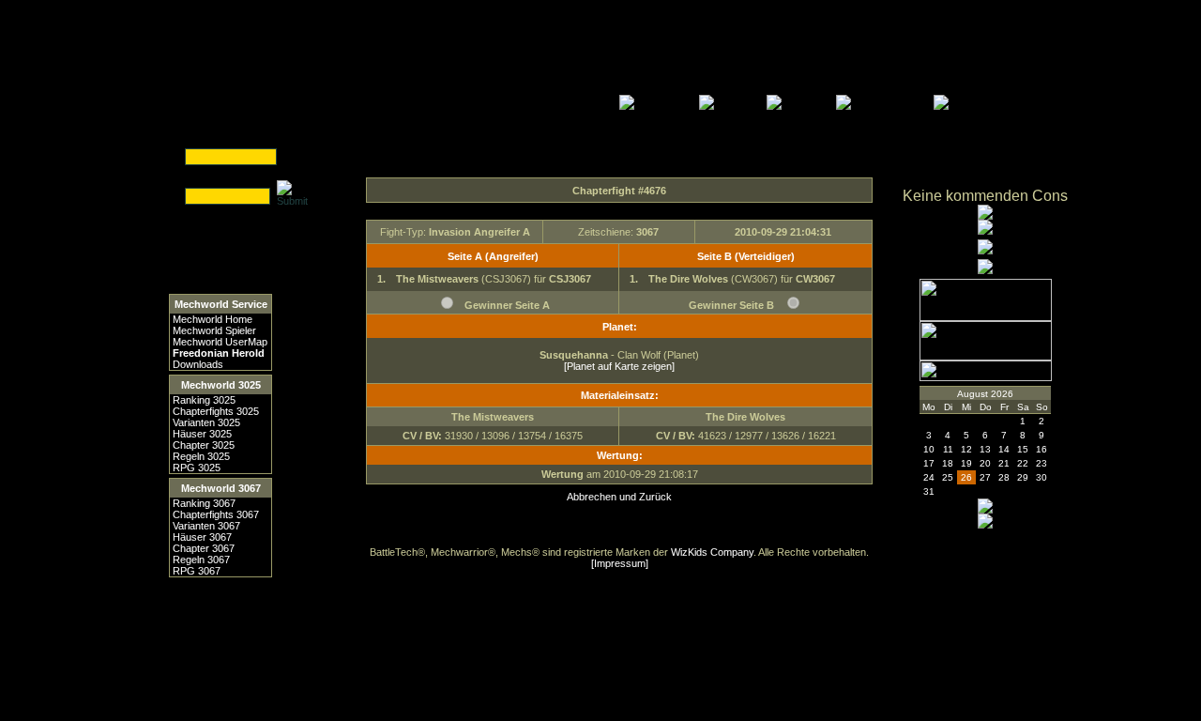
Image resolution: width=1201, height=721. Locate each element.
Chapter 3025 (204, 445)
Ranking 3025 (204, 400)
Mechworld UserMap (220, 341)
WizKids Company (712, 552)
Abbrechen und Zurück (619, 496)
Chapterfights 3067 (216, 514)
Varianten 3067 (206, 525)
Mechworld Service (221, 304)
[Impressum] (619, 563)
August (972, 394)
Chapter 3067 (204, 548)
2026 (1002, 394)
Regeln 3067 (201, 559)
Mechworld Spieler (214, 330)
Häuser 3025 (202, 433)
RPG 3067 (196, 570)
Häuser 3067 (202, 537)
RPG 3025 (196, 467)
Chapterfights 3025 (216, 411)
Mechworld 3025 (221, 385)
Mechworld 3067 (221, 488)
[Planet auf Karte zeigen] (619, 366)
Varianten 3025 (206, 422)
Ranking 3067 (204, 503)
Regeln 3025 (201, 456)
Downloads (198, 364)
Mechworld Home (212, 319)
